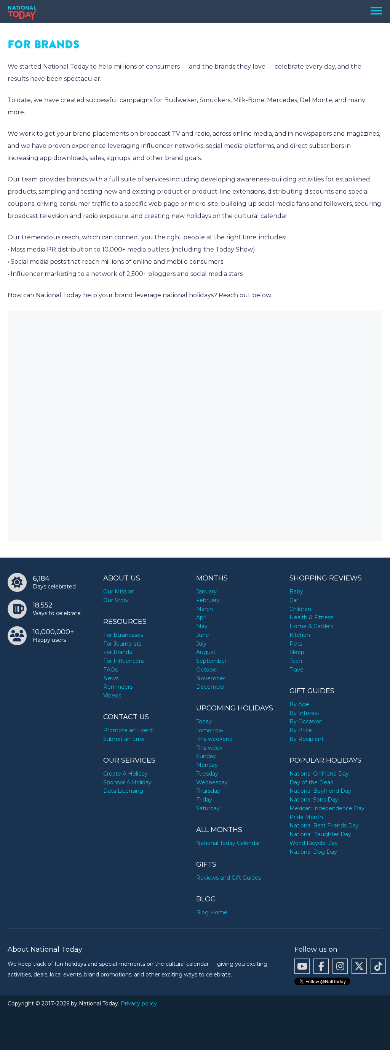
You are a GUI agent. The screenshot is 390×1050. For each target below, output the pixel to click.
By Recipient (306, 739)
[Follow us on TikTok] (378, 966)
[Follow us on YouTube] (302, 966)
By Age (299, 704)
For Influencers (123, 660)
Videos (112, 695)
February (208, 600)
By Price (300, 730)
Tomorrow (209, 730)
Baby (296, 591)
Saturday (208, 808)
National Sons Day (313, 799)
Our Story (116, 600)
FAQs (110, 669)
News (110, 678)
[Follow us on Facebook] (321, 966)
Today (204, 721)
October (207, 669)
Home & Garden (311, 626)
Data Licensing (123, 790)
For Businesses (123, 635)
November (210, 678)
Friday (204, 799)
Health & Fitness (311, 617)
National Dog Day (313, 851)
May (202, 626)
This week (209, 747)
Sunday (206, 756)
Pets (295, 643)
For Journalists (122, 643)
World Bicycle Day (313, 843)
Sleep (296, 652)
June (202, 635)
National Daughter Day (320, 834)
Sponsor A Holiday (127, 782)
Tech (295, 660)
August (206, 652)
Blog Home (211, 912)
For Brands (117, 652)
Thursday (208, 790)
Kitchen (299, 635)
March (204, 609)
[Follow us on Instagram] (340, 966)
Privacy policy (139, 1003)
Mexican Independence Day (326, 808)
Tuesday (207, 773)
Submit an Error (124, 739)
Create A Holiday (125, 773)
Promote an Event (128, 730)
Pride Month (306, 817)
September (211, 660)
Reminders (118, 686)
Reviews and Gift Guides (228, 877)
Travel (297, 669)
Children (300, 609)
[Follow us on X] (359, 966)
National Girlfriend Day (319, 773)
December (210, 686)
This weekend (214, 739)
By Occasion (306, 721)
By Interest (304, 713)
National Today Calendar (228, 843)
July (201, 643)
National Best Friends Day (324, 825)
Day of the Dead (311, 782)
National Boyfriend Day (320, 790)
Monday (207, 764)
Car (293, 600)
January (206, 591)
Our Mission (118, 591)
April (202, 617)
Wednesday (212, 782)
